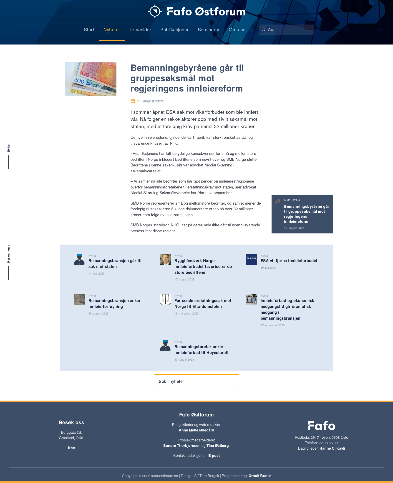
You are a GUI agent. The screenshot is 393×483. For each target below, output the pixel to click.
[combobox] (286, 30)
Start (89, 29)
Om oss (237, 29)
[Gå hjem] (196, 11)
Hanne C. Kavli (332, 448)
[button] (196, 380)
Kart (71, 447)
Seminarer (209, 29)
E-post (214, 455)
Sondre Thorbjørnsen (182, 445)
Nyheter (111, 29)
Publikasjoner (174, 29)
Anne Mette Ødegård (196, 430)
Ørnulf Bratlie (260, 475)
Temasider (140, 29)
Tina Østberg (218, 445)
